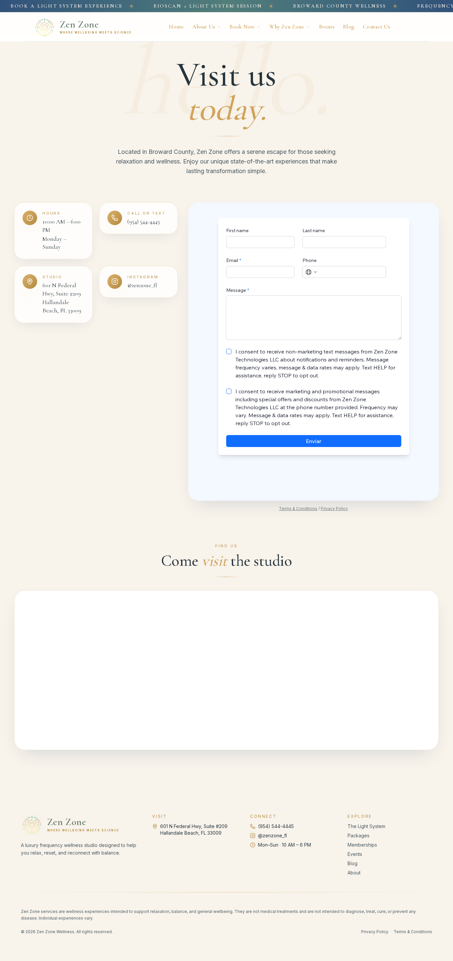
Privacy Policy (334, 508)
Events (327, 26)
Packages (358, 835)
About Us (203, 26)
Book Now (242, 26)
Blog (348, 26)
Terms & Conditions (298, 508)
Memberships (362, 845)
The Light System (366, 826)
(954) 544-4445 (276, 826)
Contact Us (376, 26)
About (354, 872)
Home (176, 26)
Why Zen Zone (286, 26)
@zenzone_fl (272, 835)
